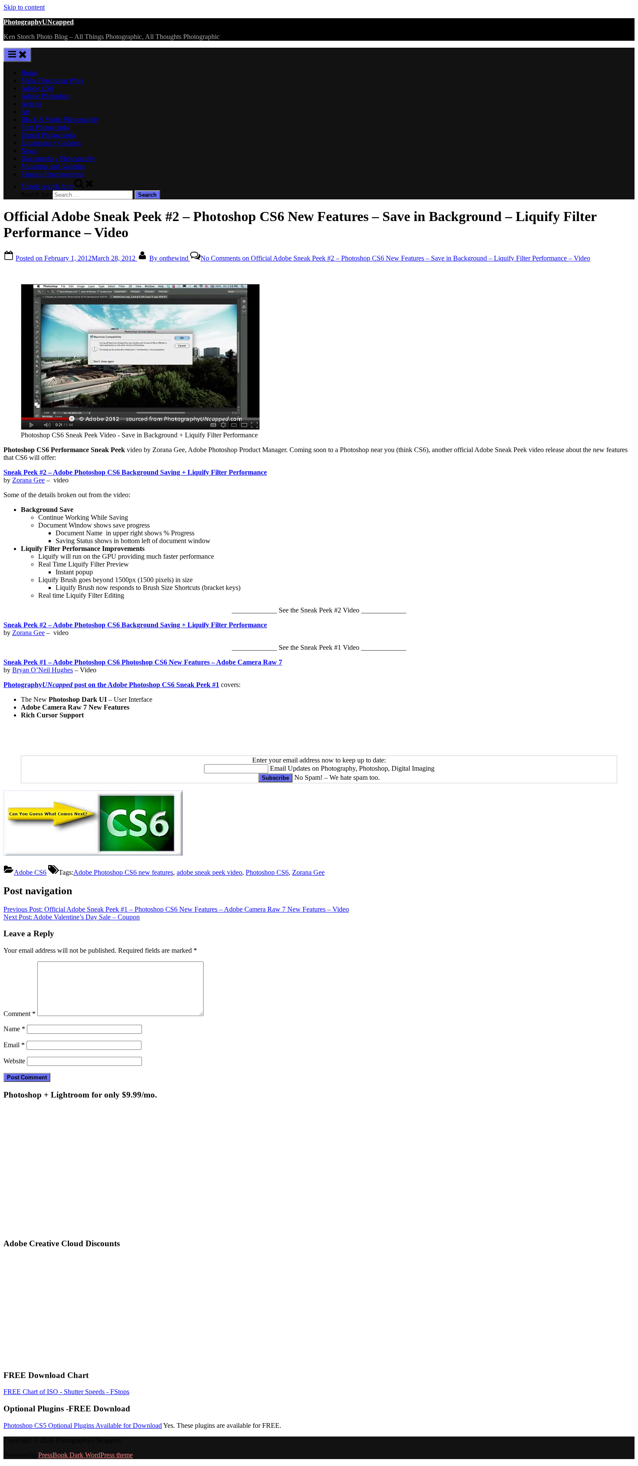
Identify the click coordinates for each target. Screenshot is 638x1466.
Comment (19, 1013)
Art (25, 111)
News (29, 150)
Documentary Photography (58, 158)
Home (29, 72)
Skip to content (24, 7)
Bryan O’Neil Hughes (42, 670)
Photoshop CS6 (267, 872)
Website (14, 1061)
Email (14, 1045)
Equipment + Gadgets (51, 143)
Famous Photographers (52, 174)
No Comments (395, 258)
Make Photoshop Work (52, 80)
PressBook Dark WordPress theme (85, 1455)
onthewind (169, 258)
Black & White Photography (60, 119)
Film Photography (45, 127)
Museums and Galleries (53, 166)
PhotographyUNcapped (38, 22)
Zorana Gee (28, 480)
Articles (31, 104)
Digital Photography (48, 135)
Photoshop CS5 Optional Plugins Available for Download (82, 1425)
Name (14, 1029)
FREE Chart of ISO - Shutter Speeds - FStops (66, 1391)
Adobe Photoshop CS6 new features (123, 872)
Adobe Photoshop (45, 96)
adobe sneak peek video (209, 872)
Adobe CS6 (37, 88)
